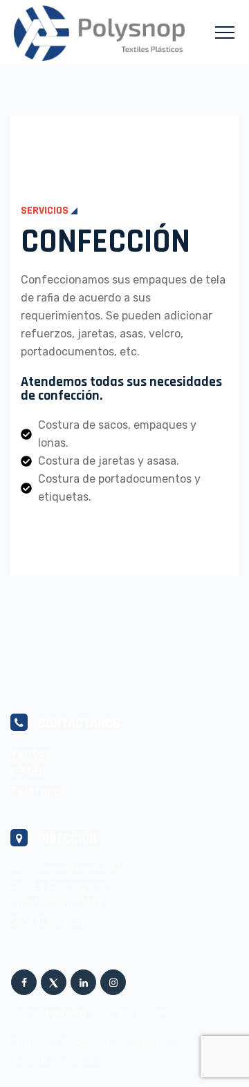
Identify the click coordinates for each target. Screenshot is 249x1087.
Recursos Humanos (172, 1042)
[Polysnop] (99, 33)
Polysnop (66, 1014)
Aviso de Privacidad (55, 1060)
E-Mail (28, 772)
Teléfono (36, 792)
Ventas (30, 753)
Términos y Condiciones (63, 1042)
